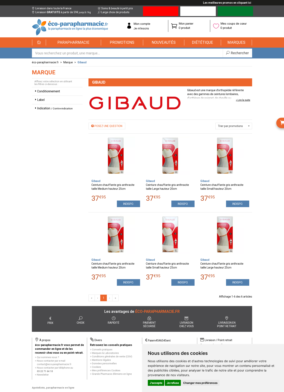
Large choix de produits (115, 12)
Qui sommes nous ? (48, 357)
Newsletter (43, 374)
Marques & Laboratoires (105, 353)
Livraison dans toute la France (53, 8)
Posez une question (108, 126)
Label (41, 100)
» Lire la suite (243, 100)
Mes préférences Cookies (106, 370)
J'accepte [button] (156, 382)
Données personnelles (104, 363)
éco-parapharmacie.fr (45, 62)
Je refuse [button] (173, 382)
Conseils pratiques (102, 349)
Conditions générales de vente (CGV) (112, 356)
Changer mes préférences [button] (200, 382)
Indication (55, 108)
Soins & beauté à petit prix (117, 8)
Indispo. (128, 203)
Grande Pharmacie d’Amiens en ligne (112, 373)
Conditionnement (48, 91)
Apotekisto (53, 387)
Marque (68, 62)
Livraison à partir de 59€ (63, 12)
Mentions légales (101, 360)
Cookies (96, 366)
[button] (73, 42)
